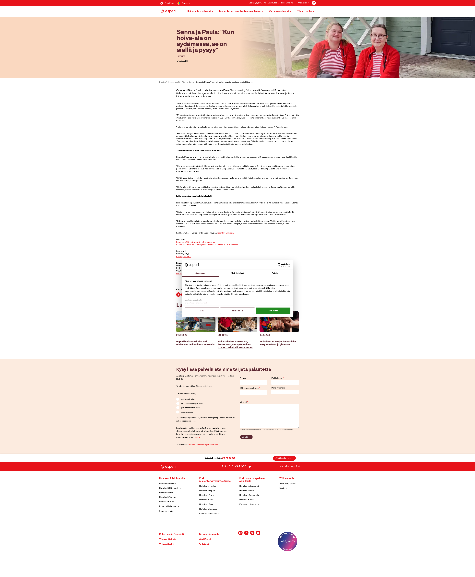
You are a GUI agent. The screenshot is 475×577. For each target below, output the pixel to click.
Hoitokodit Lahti (246, 491)
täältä (197, 438)
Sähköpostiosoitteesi (250, 388)
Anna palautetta (271, 3)
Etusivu (162, 82)
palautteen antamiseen (190, 408)
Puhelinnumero (278, 388)
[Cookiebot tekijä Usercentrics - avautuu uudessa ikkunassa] (279, 265)
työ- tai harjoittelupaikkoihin (192, 404)
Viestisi (244, 402)
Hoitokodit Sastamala (249, 495)
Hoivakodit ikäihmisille (172, 478)
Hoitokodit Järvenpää (249, 486)
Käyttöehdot (206, 539)
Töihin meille (286, 478)
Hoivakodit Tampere (168, 497)
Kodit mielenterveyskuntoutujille (215, 479)
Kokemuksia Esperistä (172, 534)
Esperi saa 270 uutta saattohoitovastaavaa (195, 242)
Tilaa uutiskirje (167, 539)
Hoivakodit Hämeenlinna (170, 488)
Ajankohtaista (188, 82)
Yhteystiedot (303, 3)
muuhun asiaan (187, 412)
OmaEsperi (170, 3)
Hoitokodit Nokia (206, 495)
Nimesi (244, 378)
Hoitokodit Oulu (206, 500)
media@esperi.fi (183, 257)
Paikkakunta (277, 378)
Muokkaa (236, 311)
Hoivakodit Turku (166, 502)
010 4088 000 (229, 458)
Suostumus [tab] (200, 273)
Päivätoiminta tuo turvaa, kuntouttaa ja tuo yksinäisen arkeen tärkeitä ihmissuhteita (235, 345)
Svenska (186, 3)
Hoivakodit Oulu (166, 493)
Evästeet (204, 544)
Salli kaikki (273, 311)
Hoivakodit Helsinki (167, 484)
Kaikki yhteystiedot (291, 466)
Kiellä (202, 311)
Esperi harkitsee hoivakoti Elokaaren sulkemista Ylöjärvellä (195, 343)
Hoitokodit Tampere (208, 509)
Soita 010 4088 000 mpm (237, 466)
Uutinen (181, 57)
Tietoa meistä (174, 82)
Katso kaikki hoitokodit (209, 514)
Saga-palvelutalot (167, 511)
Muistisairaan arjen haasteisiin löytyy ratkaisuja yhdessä (278, 343)
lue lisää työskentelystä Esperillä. (204, 445)
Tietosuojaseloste (209, 534)
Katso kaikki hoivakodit (169, 506)
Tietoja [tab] (275, 273)
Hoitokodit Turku (206, 505)
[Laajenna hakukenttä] (314, 3)
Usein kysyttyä (255, 3)
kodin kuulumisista (225, 233)
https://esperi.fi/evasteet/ (196, 303)
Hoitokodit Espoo (207, 491)
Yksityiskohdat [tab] (237, 273)
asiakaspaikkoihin (188, 399)
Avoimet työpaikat (287, 484)
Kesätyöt (283, 488)
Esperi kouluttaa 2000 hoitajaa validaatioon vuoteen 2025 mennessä (207, 245)
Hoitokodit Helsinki (207, 486)
